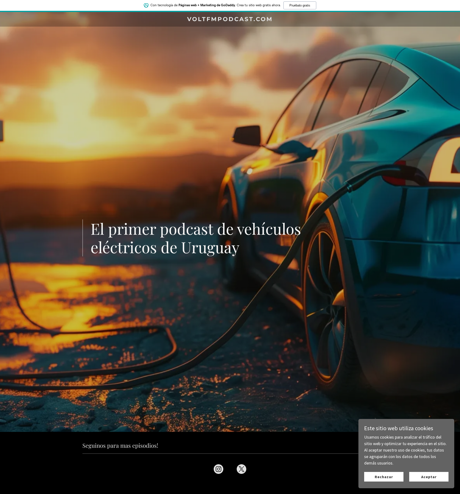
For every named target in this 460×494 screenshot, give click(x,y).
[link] (230, 19)
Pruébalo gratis (299, 5)
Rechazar (384, 476)
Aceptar (429, 476)
